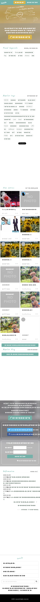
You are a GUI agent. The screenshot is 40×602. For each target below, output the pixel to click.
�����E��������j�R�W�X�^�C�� (19, 116)
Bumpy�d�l (19, 52)
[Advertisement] (20, 165)
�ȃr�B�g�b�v (9, 563)
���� (13, 100)
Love (14, 119)
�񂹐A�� (7, 132)
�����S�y (28, 129)
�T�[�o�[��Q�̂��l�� (20, 477)
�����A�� (24, 126)
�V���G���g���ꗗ (12, 567)
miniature (19, 129)
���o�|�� (8, 103)
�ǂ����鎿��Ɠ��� (26, 505)
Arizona (27, 55)
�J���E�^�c (26, 590)
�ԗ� (30, 122)
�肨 (13, 132)
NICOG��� (29, 103)
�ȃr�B (21, 37)
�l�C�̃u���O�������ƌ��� (20, 354)
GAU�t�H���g (33, 509)
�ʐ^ (5, 122)
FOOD (6, 135)
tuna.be (20, 558)
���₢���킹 (13, 590)
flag (5, 55)
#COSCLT (29, 106)
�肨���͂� (21, 100)
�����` (13, 126)
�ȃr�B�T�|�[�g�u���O (24, 502)
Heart (19, 119)
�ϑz (11, 135)
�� (33, 55)
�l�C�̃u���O (9, 571)
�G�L (17, 113)
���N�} (27, 132)
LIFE (32, 126)
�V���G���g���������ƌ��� (20, 345)
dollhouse (11, 129)
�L (5, 129)
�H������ (28, 119)
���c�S (29, 135)
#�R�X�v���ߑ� (10, 106)
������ (18, 103)
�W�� (32, 109)
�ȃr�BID (8, 447)
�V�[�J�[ (12, 55)
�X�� (19, 132)
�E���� (7, 109)
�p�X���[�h (9, 452)
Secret (6, 126)
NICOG (6, 100)
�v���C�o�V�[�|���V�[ (13, 588)
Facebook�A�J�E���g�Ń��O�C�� (21, 434)
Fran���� (24, 109)
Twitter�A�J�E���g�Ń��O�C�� (21, 430)
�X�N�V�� (8, 113)
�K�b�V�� (19, 135)
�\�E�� (7, 139)
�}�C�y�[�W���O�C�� (14, 575)
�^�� (20, 55)
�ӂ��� (24, 509)
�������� (21, 122)
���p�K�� (31, 588)
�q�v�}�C (31, 100)
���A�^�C (8, 52)
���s (16, 109)
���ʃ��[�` (29, 52)
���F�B (7, 119)
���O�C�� (32, 2)
